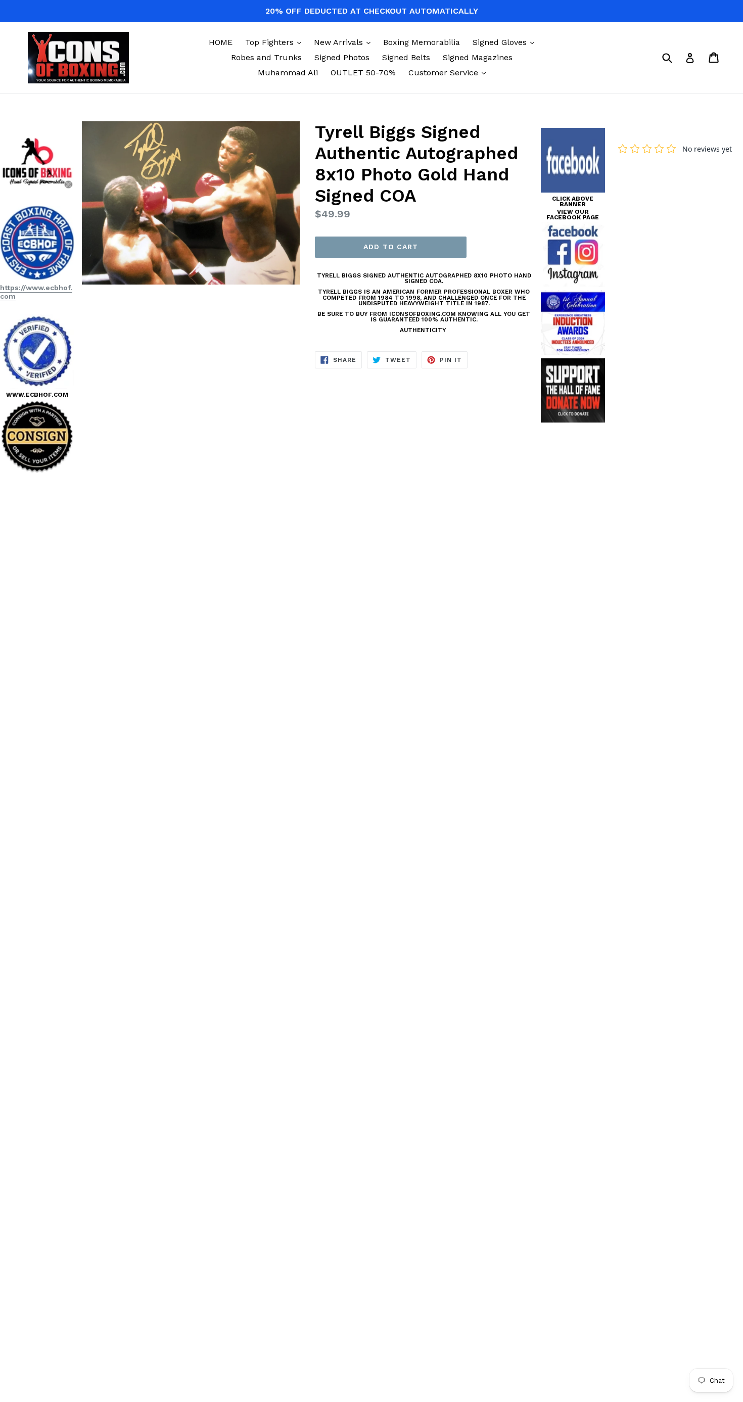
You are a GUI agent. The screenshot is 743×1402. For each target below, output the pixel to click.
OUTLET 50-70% (363, 72)
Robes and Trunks (266, 57)
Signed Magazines (478, 57)
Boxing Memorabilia (421, 42)
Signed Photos (341, 57)
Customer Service (449, 72)
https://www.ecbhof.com (36, 292)
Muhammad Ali (288, 72)
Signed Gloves (506, 42)
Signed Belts (406, 57)
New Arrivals (345, 42)
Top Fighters (275, 42)
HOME (221, 42)
